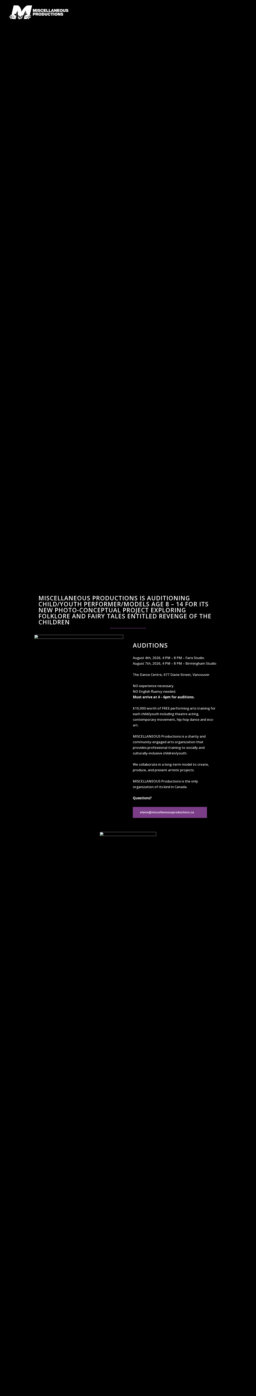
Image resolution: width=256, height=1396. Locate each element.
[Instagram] (227, 16)
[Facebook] (219, 16)
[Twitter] (235, 16)
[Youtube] (243, 16)
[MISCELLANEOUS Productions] (38, 12)
